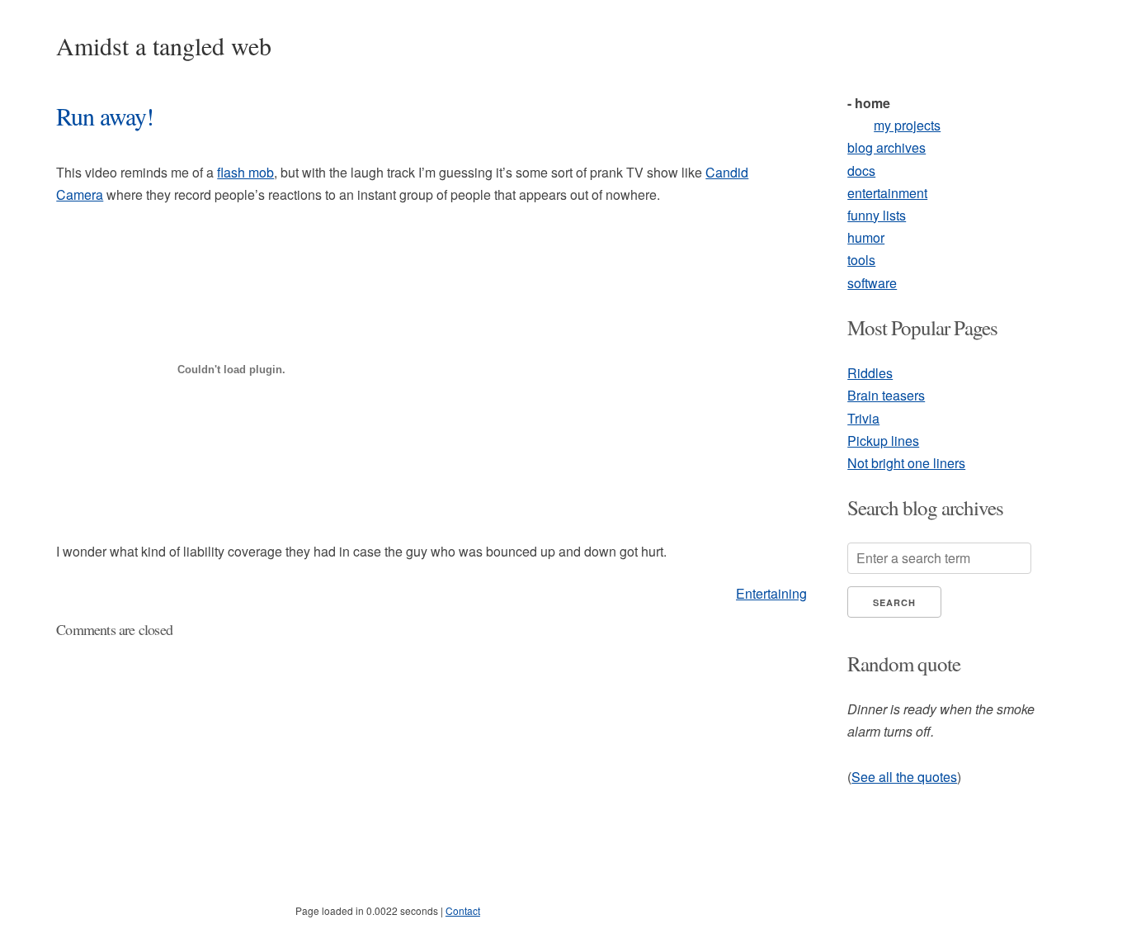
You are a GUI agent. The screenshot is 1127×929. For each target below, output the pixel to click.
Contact (463, 910)
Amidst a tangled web (163, 45)
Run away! (104, 115)
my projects (907, 125)
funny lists (876, 215)
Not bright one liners (906, 462)
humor (865, 237)
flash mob (245, 172)
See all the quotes (904, 776)
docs (861, 170)
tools (861, 259)
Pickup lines (883, 440)
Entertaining (771, 593)
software (872, 282)
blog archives (886, 147)
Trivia (863, 418)
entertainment (887, 192)
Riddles (870, 372)
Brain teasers (886, 395)
